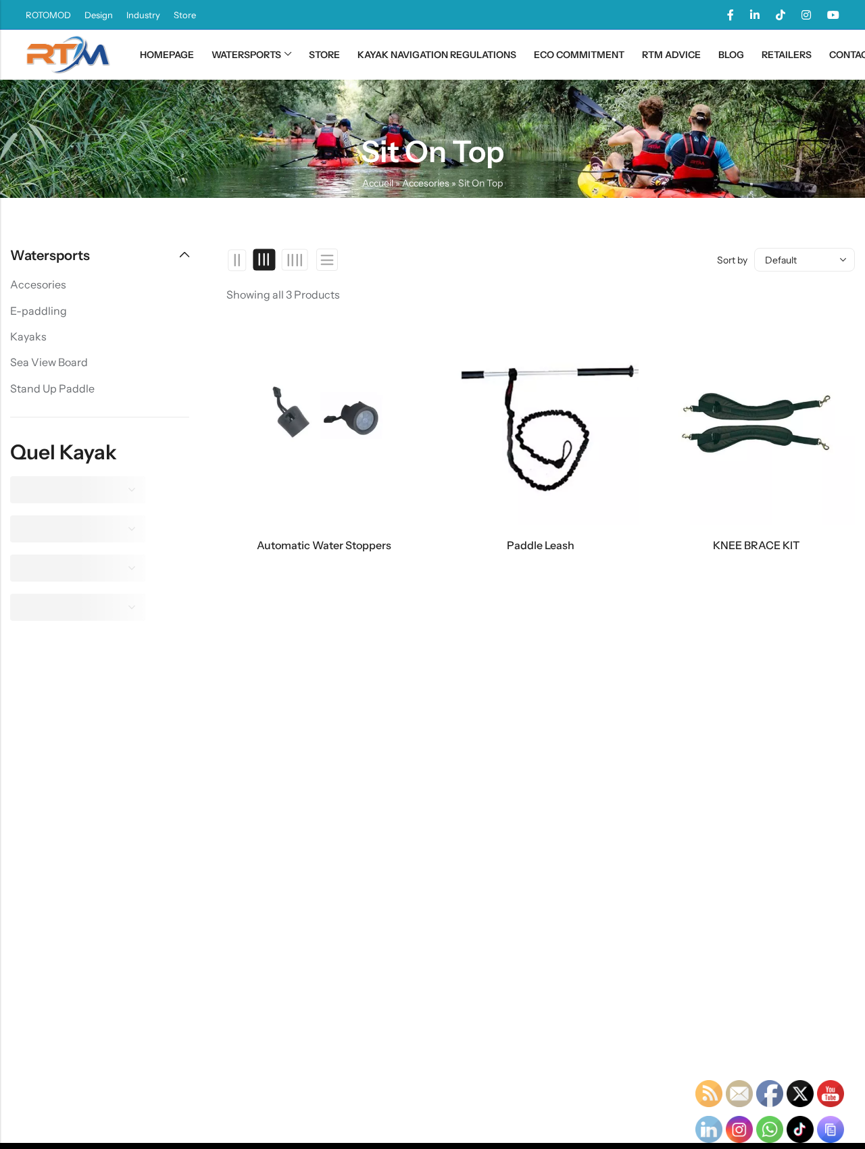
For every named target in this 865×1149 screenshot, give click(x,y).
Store (185, 14)
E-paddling (38, 310)
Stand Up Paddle (52, 388)
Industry (143, 14)
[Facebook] (730, 14)
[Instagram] (806, 14)
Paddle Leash (540, 545)
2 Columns (237, 260)
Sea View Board (49, 362)
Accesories (425, 183)
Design (98, 14)
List (327, 260)
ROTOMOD (48, 14)
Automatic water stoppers (324, 545)
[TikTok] (780, 14)
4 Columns (294, 260)
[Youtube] (833, 14)
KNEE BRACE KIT (756, 545)
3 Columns (264, 260)
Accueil (377, 183)
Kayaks (28, 336)
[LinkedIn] (755, 14)
